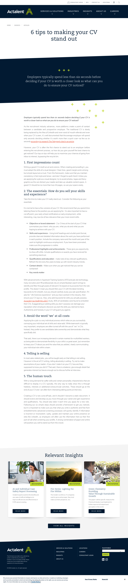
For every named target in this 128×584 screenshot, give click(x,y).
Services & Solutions (52, 11)
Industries (73, 11)
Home (20, 11)
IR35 (87, 2)
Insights (87, 11)
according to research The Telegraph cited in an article (52, 142)
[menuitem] (52, 11)
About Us (101, 11)
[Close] (125, 579)
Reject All (105, 579)
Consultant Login (76, 2)
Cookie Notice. (35, 582)
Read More (21, 511)
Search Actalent (119, 2)
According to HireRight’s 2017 (36, 301)
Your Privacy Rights (91, 579)
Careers (114, 11)
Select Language (113, 3)
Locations (106, 2)
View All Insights (64, 526)
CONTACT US (96, 2)
